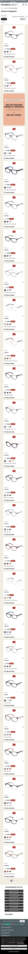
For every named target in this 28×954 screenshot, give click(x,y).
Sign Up (22, 921)
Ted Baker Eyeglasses (14, 899)
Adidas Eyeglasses (14, 893)
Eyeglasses (6, 8)
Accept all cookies (14, 945)
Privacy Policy (12, 942)
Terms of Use (20, 942)
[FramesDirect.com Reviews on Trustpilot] (14, 924)
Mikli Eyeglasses (14, 896)
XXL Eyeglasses (14, 907)
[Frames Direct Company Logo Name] (9, 4)
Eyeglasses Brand (14, 905)
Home (2, 8)
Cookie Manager (20, 943)
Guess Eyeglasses (14, 902)
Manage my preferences (14, 951)
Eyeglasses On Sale (14, 910)
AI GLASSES (3, 15)
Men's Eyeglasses (14, 890)
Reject (14, 948)
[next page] (16, 880)
